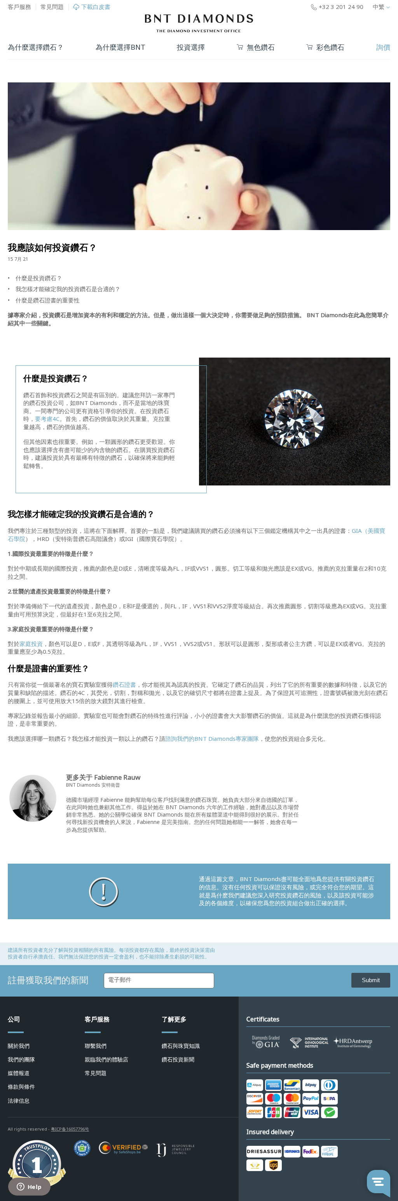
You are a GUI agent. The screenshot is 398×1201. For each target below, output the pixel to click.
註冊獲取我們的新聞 (48, 980)
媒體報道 (19, 1073)
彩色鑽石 (330, 47)
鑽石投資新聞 (178, 1059)
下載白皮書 (95, 7)
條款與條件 (21, 1087)
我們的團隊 (21, 1059)
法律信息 (19, 1101)
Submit (371, 980)
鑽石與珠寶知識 (181, 1046)
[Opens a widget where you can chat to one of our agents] (29, 1187)
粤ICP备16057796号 (70, 1129)
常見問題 (52, 7)
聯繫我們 (95, 1046)
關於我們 (19, 1046)
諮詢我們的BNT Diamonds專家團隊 (212, 739)
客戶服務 (19, 7)
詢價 (383, 47)
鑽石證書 (124, 685)
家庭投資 (31, 644)
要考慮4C (47, 419)
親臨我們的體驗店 (106, 1059)
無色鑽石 (261, 47)
